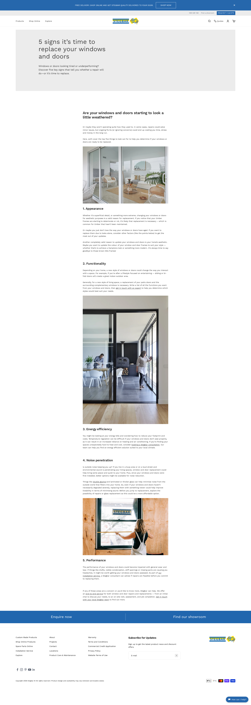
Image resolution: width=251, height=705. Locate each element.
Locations (53, 651)
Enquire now (61, 617)
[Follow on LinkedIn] (33, 669)
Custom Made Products (26, 637)
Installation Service (24, 651)
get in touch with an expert (128, 288)
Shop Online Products (25, 642)
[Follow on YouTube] (29, 669)
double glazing (99, 482)
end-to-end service (94, 594)
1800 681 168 (193, 13)
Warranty (92, 637)
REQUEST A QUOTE (226, 13)
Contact (53, 646)
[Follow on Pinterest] (25, 669)
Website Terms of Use (97, 655)
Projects (53, 642)
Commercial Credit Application (102, 646)
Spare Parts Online (24, 646)
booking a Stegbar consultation (146, 445)
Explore (48, 21)
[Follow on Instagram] (21, 669)
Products (20, 21)
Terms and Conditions (98, 642)
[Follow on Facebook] (17, 669)
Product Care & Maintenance (62, 655)
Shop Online (34, 21)
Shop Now (166, 5)
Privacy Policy (94, 651)
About (52, 637)
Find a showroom (207, 13)
